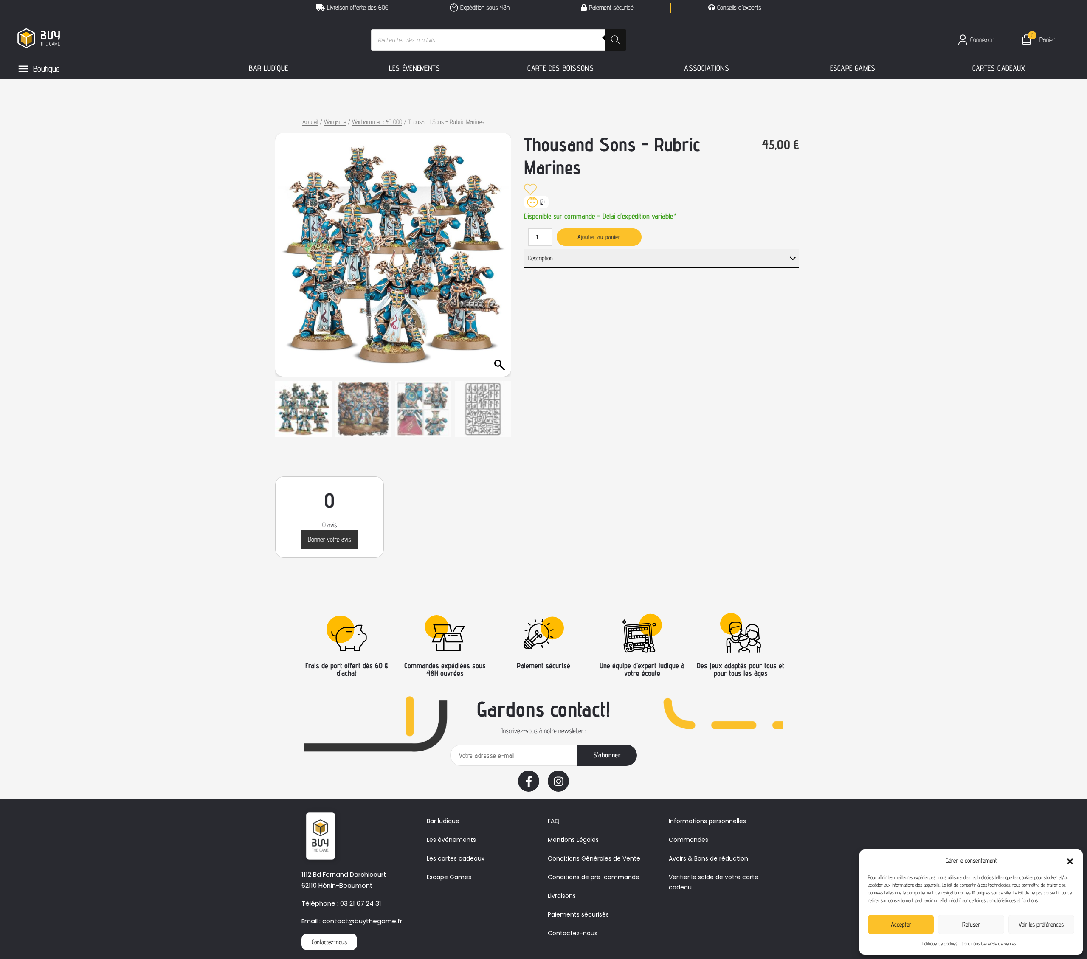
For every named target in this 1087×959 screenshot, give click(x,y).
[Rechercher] (615, 40)
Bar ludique (443, 821)
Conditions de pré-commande (593, 877)
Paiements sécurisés (578, 914)
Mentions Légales (573, 839)
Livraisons (562, 896)
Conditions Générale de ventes (989, 943)
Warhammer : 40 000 (377, 121)
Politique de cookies (939, 943)
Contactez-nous (572, 933)
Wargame (335, 121)
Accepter (901, 924)
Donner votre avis (329, 539)
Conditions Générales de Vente (594, 858)
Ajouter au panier (599, 236)
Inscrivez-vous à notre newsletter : (543, 731)
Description (540, 258)
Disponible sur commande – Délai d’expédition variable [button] (600, 215)
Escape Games (449, 877)
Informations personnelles (707, 821)
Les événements (451, 839)
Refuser (971, 924)
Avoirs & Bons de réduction (708, 858)
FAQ (554, 821)
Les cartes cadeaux (455, 858)
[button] (1070, 860)
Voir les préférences (1041, 924)
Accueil (310, 121)
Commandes (688, 839)
